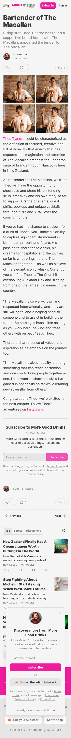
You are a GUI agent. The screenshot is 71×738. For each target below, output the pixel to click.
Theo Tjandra (13, 139)
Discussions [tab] (33, 530)
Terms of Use (54, 466)
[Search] (64, 531)
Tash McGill (20, 54)
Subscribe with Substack (38, 682)
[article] (35, 555)
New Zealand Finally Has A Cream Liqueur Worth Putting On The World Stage (25, 546)
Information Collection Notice (42, 470)
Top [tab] (8, 530)
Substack (16, 730)
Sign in (62, 5)
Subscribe (48, 5)
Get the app (55, 720)
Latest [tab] (18, 530)
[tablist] (23, 531)
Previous (15, 516)
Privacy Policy (48, 699)
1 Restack (27, 488)
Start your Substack (25, 720)
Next (58, 516)
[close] (59, 613)
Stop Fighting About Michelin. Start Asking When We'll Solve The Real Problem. (25, 584)
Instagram (35, 409)
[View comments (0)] (20, 570)
